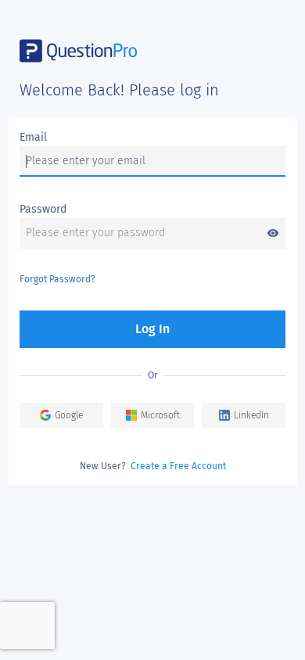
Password (43, 209)
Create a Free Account (178, 466)
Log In (152, 328)
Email (33, 137)
